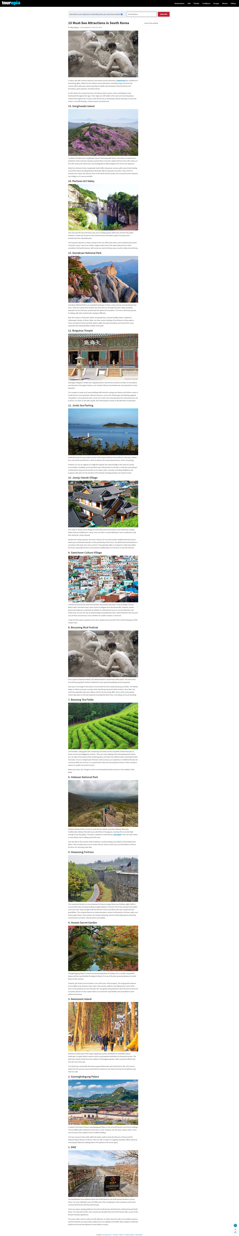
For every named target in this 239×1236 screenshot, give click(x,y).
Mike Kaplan (74, 27)
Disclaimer (139, 1235)
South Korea (121, 80)
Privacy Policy (129, 1235)
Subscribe (163, 14)
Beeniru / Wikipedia (133, 229)
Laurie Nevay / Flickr (133, 825)
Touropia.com (106, 1235)
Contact (115, 1235)
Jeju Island (117, 834)
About (121, 1235)
